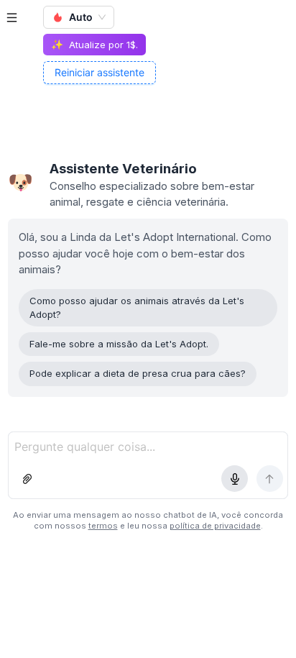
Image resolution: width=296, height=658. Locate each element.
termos (103, 526)
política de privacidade (215, 526)
